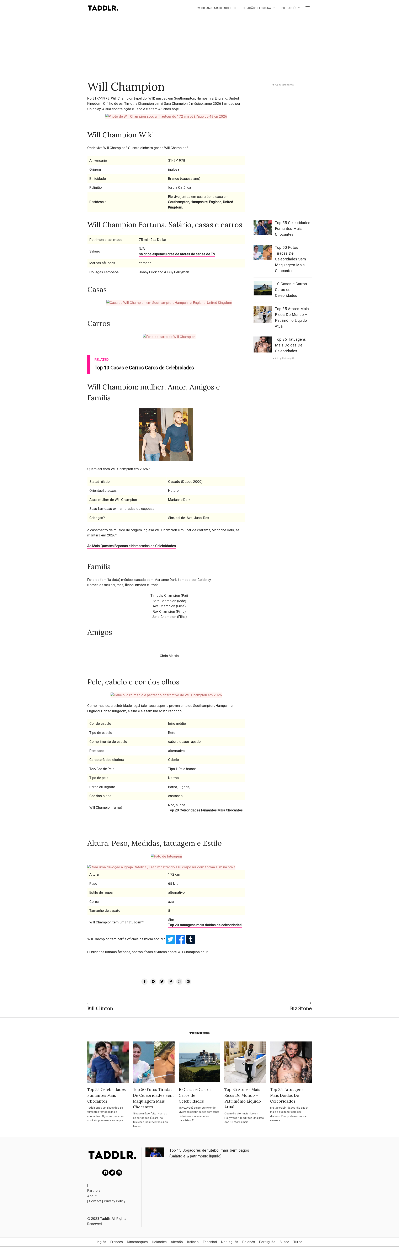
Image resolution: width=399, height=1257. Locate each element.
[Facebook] (105, 1173)
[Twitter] (112, 1173)
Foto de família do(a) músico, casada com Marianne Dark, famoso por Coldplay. (149, 580)
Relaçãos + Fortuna (257, 8)
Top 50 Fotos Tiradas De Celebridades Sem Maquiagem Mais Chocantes (290, 259)
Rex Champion (164, 611)
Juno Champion (164, 617)
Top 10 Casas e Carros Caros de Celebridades (144, 368)
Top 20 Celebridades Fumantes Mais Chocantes (205, 810)
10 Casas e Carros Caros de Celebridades (195, 1095)
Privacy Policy (114, 1201)
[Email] (119, 1173)
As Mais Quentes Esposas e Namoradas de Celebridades (131, 546)
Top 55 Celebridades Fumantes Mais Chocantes (292, 229)
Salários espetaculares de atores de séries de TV (177, 254)
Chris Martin (169, 656)
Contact (95, 1201)
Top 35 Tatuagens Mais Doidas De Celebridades (290, 345)
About (92, 1196)
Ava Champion (164, 606)
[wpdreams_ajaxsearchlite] (216, 8)
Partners (94, 1190)
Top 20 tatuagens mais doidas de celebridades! (205, 925)
